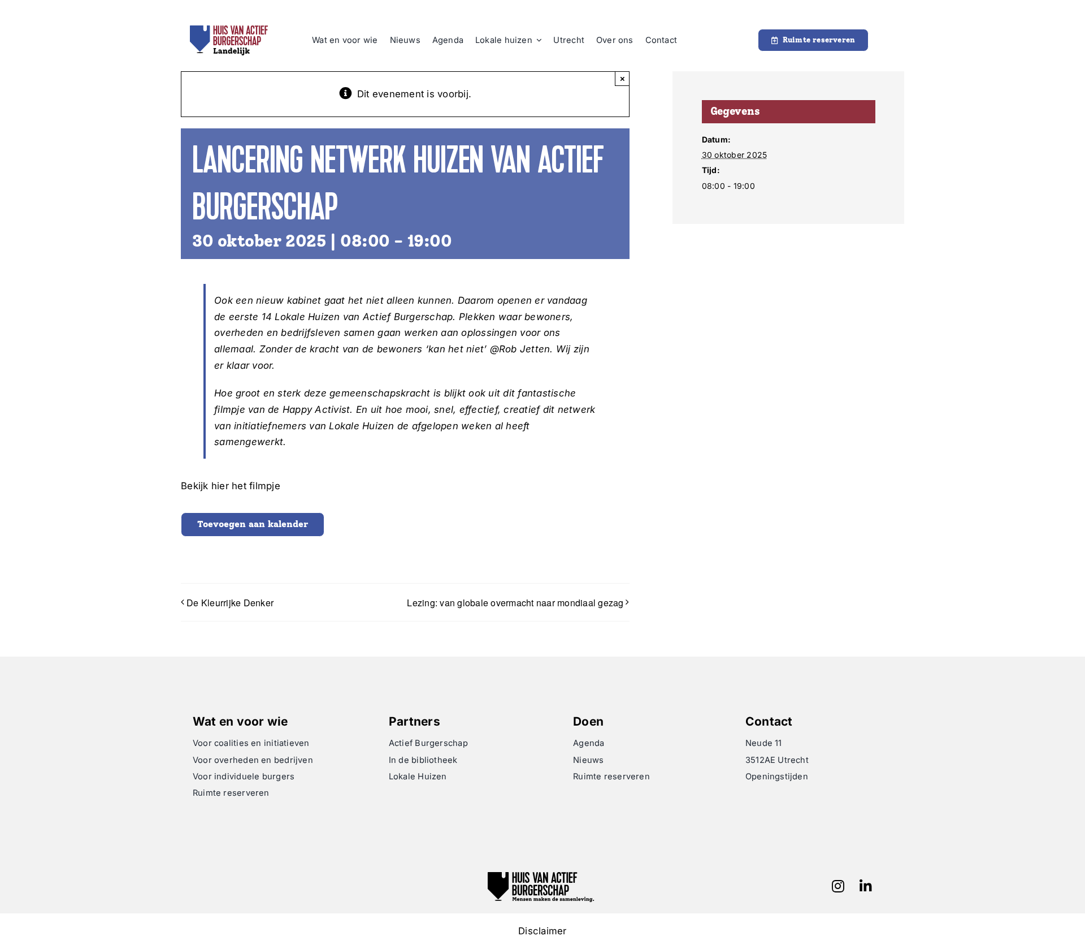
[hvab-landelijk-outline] (229, 30)
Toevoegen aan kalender (252, 524)
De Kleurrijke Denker (230, 602)
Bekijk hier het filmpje (230, 485)
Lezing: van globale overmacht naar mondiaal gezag (515, 602)
